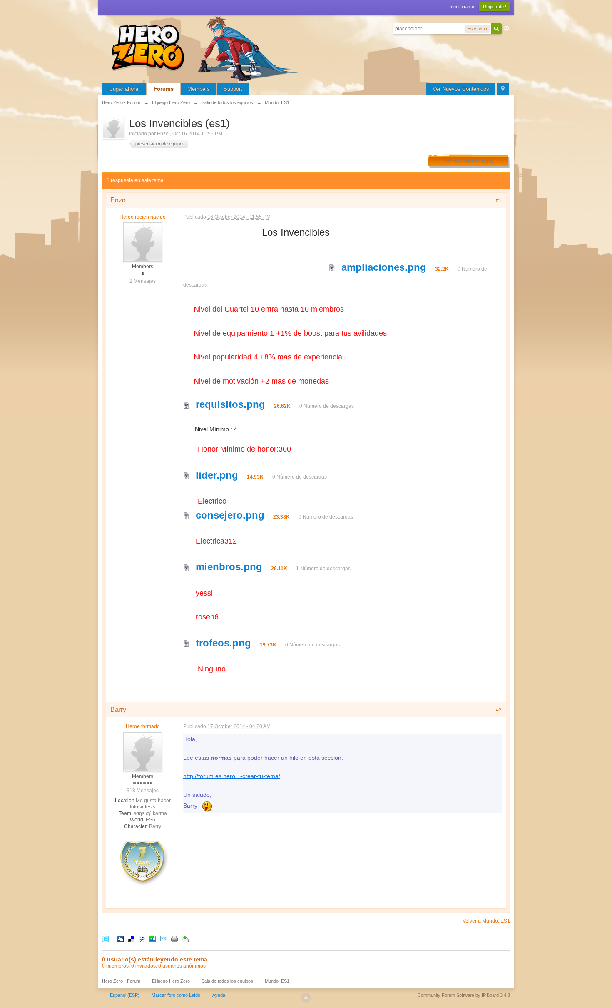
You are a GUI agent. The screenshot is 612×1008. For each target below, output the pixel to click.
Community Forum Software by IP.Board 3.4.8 (464, 995)
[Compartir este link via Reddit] (142, 938)
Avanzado (506, 28)
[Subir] (306, 998)
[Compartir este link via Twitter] (105, 938)
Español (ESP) (124, 995)
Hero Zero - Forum (121, 980)
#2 (499, 710)
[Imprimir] (174, 938)
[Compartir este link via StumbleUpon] (152, 938)
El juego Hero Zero (171, 980)
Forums (164, 89)
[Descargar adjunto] (332, 267)
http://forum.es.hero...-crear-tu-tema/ (231, 776)
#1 (499, 200)
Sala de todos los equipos (227, 980)
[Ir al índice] (206, 48)
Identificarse (462, 6)
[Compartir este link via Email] (163, 938)
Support (233, 89)
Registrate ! (494, 6)
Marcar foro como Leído (176, 995)
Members (198, 89)
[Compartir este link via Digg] (120, 938)
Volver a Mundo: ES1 (486, 921)
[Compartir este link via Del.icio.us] (131, 938)
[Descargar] (185, 938)
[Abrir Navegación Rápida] (503, 89)
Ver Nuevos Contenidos (461, 89)
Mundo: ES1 (277, 980)
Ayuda (218, 995)
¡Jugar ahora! (124, 89)
